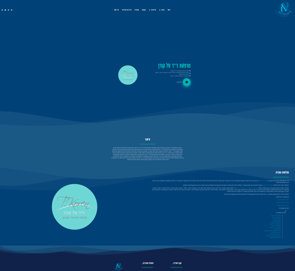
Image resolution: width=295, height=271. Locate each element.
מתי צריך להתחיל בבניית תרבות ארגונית (246, 188)
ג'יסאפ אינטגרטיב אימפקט (273, 236)
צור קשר (116, 10)
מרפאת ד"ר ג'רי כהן (275, 224)
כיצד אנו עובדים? (127, 10)
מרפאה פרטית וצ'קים (283, 203)
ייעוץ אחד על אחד (268, 185)
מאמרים (137, 10)
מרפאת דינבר (277, 219)
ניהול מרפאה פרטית (283, 200)
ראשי (168, 10)
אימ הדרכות (263, 181)
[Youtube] (5, 10)
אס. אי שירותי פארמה (275, 234)
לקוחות (144, 10)
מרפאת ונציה (277, 221)
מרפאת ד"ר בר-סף (275, 227)
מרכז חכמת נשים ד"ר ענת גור (272, 231)
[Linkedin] (2, 10)
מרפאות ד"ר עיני (276, 226)
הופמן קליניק (277, 229)
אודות (162, 10)
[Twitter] (8, 10)
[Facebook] (11, 10)
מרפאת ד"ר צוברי (276, 215)
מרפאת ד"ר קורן (276, 222)
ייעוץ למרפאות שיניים (283, 205)
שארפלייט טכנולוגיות (275, 237)
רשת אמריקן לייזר (276, 232)
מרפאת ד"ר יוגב (276, 217)
